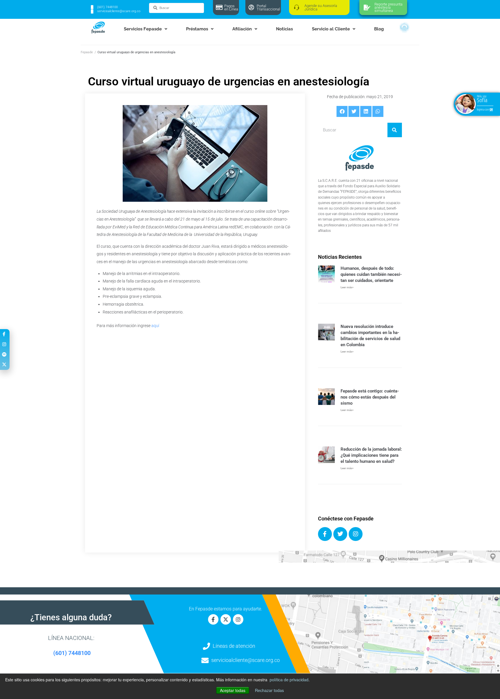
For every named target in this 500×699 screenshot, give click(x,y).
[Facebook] (325, 534)
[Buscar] (394, 130)
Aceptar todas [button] (232, 690)
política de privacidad (289, 680)
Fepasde (87, 52)
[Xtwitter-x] (225, 619)
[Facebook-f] (213, 619)
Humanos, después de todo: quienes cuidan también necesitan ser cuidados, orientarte (371, 274)
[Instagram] (356, 534)
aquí (155, 325)
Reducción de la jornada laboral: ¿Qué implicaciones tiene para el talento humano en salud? (371, 455)
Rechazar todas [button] (269, 690)
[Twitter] (340, 534)
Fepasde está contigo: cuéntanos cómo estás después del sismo (370, 397)
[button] (342, 111)
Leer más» (347, 287)
